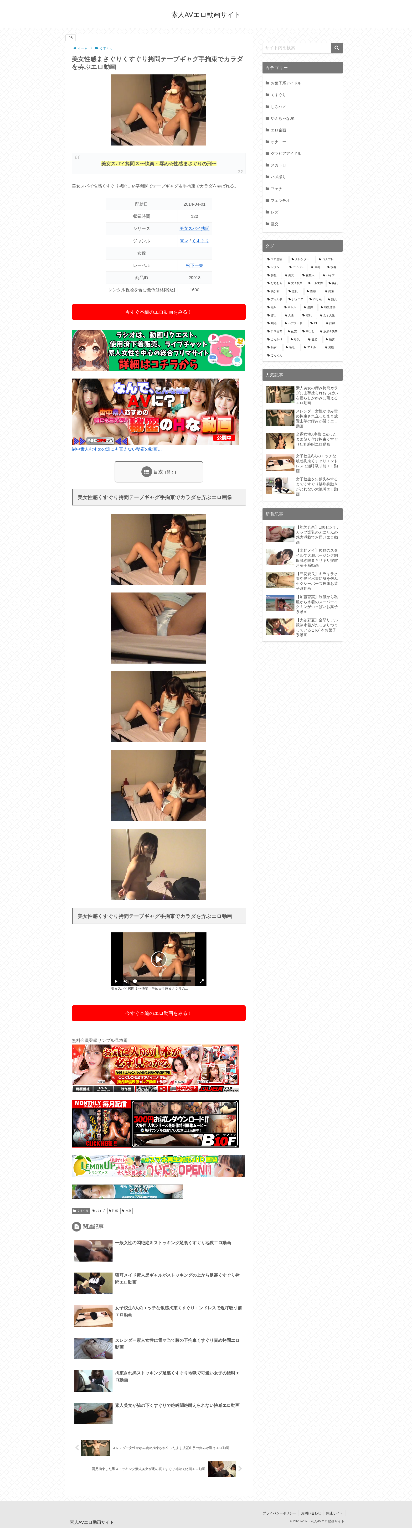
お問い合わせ (311, 1513)
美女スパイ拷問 (195, 228)
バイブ (100, 1210)
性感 (115, 1210)
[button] (337, 48)
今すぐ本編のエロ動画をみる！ (158, 312)
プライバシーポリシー (279, 1513)
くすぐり (200, 241)
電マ (184, 241)
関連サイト (334, 1513)
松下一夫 (194, 265)
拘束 (128, 1210)
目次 (158, 471)
